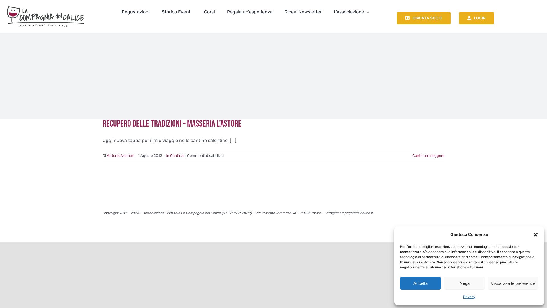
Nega (465, 283)
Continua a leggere (428, 155)
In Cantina (174, 155)
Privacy (469, 297)
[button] (535, 235)
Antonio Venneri (120, 155)
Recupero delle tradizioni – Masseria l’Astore (172, 123)
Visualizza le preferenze (513, 283)
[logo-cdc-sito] (45, 5)
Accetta (420, 283)
